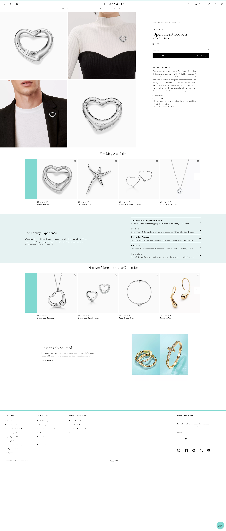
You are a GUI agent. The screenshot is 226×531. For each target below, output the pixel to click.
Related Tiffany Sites (77, 415)
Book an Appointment (195, 4)
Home (154, 22)
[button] (4, 4)
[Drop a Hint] (153, 44)
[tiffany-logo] (113, 3)
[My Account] (209, 4)
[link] (10, 4)
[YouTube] (209, 450)
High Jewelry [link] (67, 9)
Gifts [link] (162, 9)
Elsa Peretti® (158, 29)
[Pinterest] (194, 450)
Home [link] (134, 9)
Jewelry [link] (82, 9)
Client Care (9, 415)
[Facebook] (187, 450)
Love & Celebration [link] (100, 9)
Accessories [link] (148, 9)
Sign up (187, 439)
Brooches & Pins (175, 22)
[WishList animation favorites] (216, 4)
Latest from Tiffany (185, 415)
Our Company (42, 415)
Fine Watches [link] (119, 9)
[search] (4, 4)
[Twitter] (202, 450)
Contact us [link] (23, 4)
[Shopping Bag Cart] (222, 4)
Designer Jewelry (163, 22)
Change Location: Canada (15, 461)
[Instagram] (179, 450)
